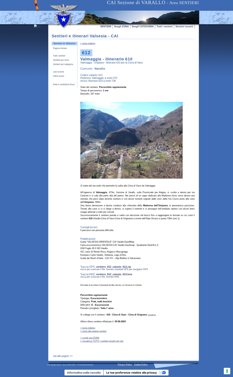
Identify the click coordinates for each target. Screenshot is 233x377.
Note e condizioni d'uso (64, 84)
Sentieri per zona (61, 60)
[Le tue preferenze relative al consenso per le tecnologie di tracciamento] (227, 371)
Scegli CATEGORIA (143, 26)
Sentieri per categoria (63, 64)
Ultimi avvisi (58, 76)
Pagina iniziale (60, 48)
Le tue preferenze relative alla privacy (131, 372)
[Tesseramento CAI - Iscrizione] (41, 57)
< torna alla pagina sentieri (93, 331)
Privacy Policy (125, 364)
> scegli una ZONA (89, 338)
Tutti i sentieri (165, 26)
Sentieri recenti (184, 26)
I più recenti (58, 72)
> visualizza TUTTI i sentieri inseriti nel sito (101, 341)
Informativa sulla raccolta (84, 372)
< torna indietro (87, 43)
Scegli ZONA (121, 26)
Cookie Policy (141, 364)
